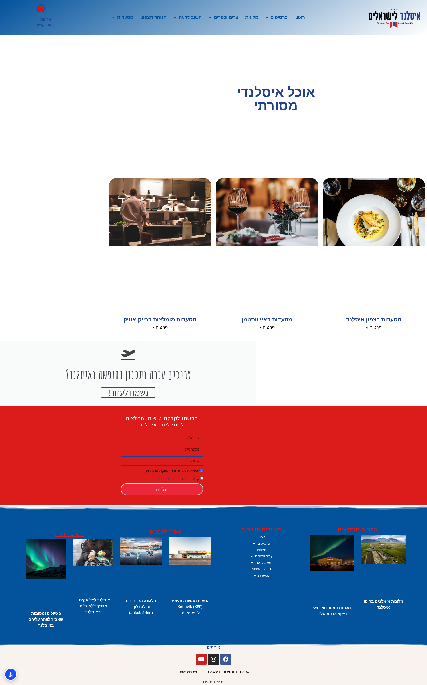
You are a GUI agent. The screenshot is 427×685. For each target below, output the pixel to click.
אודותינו (213, 647)
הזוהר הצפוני (153, 17)
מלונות (251, 17)
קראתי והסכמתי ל (174, 478)
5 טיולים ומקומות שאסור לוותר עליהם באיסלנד (45, 619)
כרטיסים (279, 17)
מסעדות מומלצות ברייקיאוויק (160, 319)
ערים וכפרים (226, 17)
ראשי (299, 17)
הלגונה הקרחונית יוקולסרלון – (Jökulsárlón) (141, 606)
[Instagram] (213, 659)
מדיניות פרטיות (213, 682)
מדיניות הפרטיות (162, 478)
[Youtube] (201, 659)
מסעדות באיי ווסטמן (267, 319)
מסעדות (125, 17)
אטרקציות (43, 25)
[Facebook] (225, 659)
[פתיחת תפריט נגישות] (10, 674)
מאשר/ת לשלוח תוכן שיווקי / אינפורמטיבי (170, 470)
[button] (41, 8)
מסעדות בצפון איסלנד (373, 319)
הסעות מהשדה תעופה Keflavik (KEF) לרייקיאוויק (190, 606)
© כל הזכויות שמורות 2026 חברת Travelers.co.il (213, 672)
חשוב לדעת (190, 17)
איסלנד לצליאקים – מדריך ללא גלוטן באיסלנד (93, 606)
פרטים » (373, 327)
